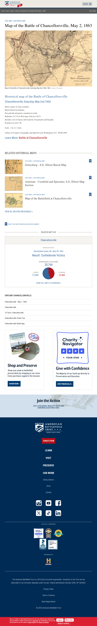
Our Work (48, 473)
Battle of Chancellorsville (33, 137)
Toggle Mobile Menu (87, 4)
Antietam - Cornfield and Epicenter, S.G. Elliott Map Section (54, 183)
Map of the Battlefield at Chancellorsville (48, 198)
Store (52, 486)
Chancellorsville (48, 240)
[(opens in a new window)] (39, 503)
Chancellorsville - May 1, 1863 (16, 302)
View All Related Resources (18, 211)
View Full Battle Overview (48, 283)
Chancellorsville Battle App (15, 323)
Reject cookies (63, 623)
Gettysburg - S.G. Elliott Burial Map (45, 165)
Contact (48, 492)
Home (15, 3)
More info (69, 620)
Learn (7, 11)
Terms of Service (48, 595)
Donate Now (48, 441)
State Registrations (48, 601)
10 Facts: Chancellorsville (14, 313)
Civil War (8, 21)
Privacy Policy (48, 589)
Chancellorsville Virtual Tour (15, 318)
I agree (59, 620)
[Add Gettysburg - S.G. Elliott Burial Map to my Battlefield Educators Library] (90, 161)
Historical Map (20, 21)
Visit (48, 457)
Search (12, 11)
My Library (92, 11)
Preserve (48, 465)
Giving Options (48, 480)
